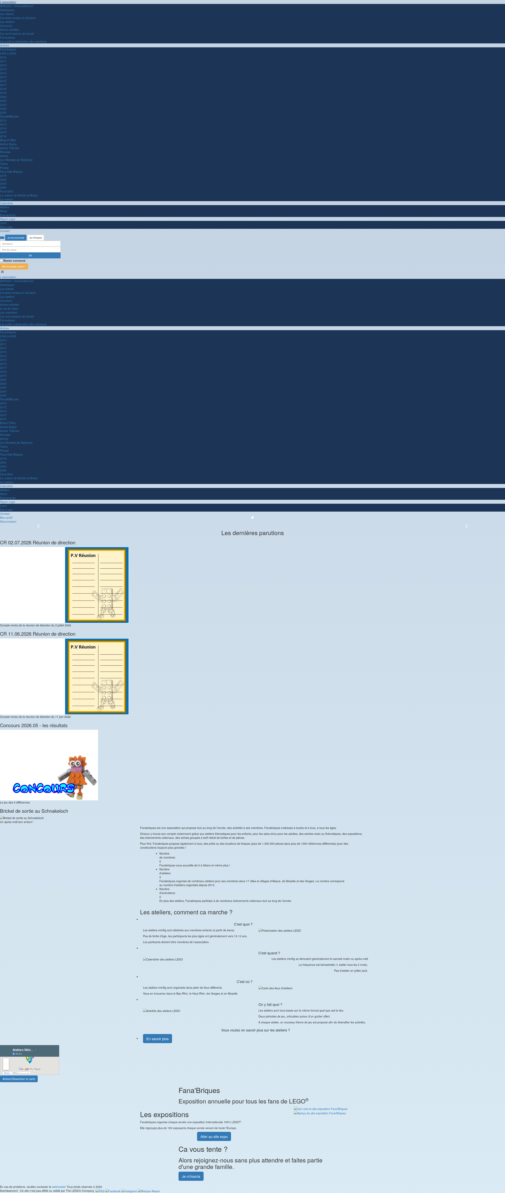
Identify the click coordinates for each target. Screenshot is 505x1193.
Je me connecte (15, 237)
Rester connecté (14, 261)
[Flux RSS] (100, 1191)
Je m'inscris (35, 237)
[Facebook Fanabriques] (113, 1191)
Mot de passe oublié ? (14, 266)
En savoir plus (157, 1038)
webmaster (59, 1187)
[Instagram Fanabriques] (129, 1191)
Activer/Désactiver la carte (19, 1079)
